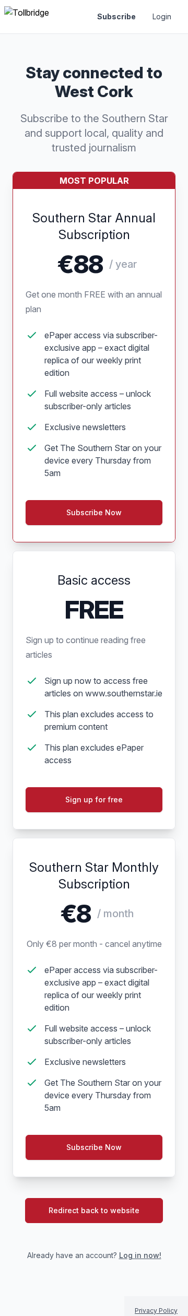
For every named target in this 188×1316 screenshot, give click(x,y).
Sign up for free (94, 799)
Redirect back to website (94, 1210)
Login (161, 16)
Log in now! (140, 1255)
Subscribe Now (94, 1147)
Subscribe (116, 16)
